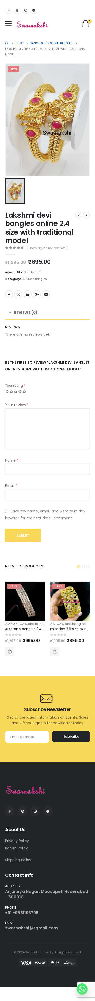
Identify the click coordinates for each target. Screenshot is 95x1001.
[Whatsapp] (82, 989)
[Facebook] (8, 10)
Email (46, 294)
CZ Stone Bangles (34, 279)
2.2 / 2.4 (11, 623)
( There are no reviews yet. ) (47, 248)
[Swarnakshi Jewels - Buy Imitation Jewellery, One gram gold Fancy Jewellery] (32, 25)
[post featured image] (25, 601)
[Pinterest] (17, 10)
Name (11, 460)
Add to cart (9, 651)
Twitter (18, 294)
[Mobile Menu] (9, 23)
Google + (37, 294)
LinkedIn (28, 294)
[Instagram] (25, 10)
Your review (17, 404)
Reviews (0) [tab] (25, 312)
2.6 (52, 623)
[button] (78, 566)
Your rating (15, 385)
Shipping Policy (18, 859)
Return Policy (16, 848)
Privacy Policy (17, 840)
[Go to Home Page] (7, 43)
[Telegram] (33, 10)
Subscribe (71, 737)
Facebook (9, 294)
